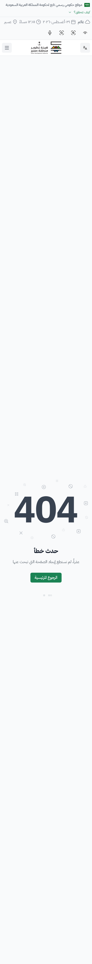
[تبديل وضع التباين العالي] (85, 33)
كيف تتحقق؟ (82, 12)
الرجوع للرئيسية (46, 578)
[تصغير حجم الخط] (61, 33)
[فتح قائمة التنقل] (7, 48)
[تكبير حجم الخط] (73, 33)
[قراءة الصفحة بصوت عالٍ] (50, 33)
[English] (85, 48)
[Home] (46, 48)
